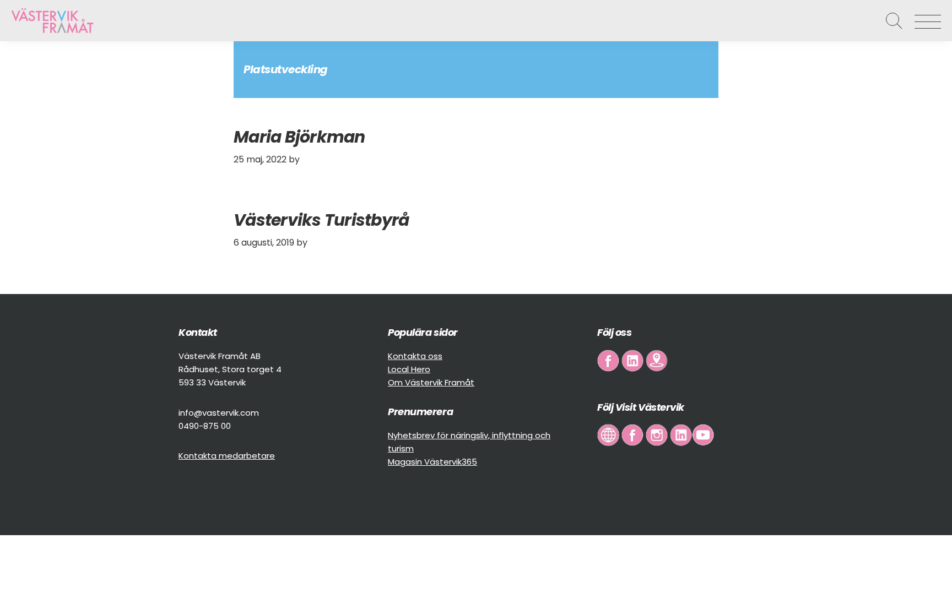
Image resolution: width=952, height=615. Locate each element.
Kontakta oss (415, 356)
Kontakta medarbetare (226, 455)
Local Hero (409, 369)
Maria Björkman (299, 137)
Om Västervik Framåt (431, 382)
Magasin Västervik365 (432, 461)
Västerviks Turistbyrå (321, 220)
